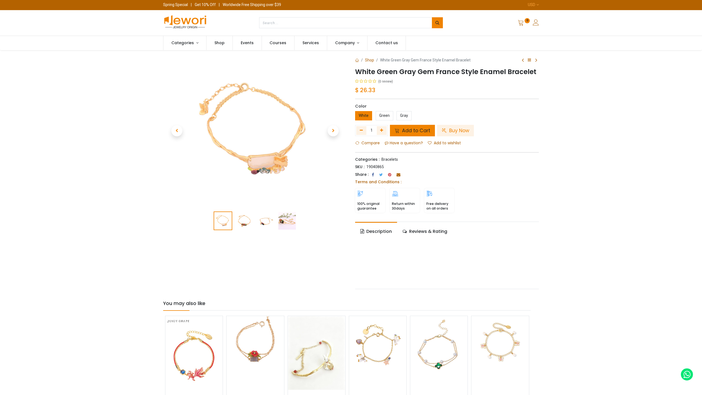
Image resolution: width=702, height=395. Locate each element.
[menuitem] (219, 43)
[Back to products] (529, 60)
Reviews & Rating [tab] (427, 231)
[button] (177, 131)
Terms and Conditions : (378, 182)
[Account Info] (536, 23)
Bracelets (389, 159)
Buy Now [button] (458, 130)
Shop (369, 60)
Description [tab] (378, 231)
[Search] (437, 22)
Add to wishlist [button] (447, 143)
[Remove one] (361, 130)
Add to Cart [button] (415, 130)
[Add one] (382, 130)
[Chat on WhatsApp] (687, 374)
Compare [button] (370, 143)
